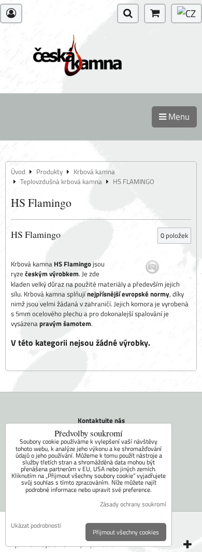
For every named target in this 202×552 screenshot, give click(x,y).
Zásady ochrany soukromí (133, 504)
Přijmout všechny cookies (126, 532)
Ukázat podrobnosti (36, 525)
